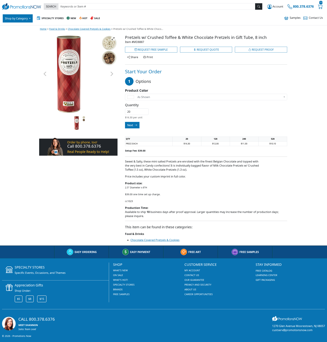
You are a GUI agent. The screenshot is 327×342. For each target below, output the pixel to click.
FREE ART (194, 252)
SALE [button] (97, 18)
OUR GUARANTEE (194, 279)
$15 (42, 299)
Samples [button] (295, 18)
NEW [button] (73, 18)
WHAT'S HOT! (120, 279)
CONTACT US (191, 275)
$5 (18, 299)
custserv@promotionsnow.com (292, 330)
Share (134, 57)
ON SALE (118, 275)
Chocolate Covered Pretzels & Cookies (89, 29)
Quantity (132, 105)
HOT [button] (84, 18)
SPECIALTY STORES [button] (53, 18)
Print (149, 57)
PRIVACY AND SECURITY (197, 284)
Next (130, 125)
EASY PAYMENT (140, 252)
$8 (29, 299)
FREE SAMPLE (152, 49)
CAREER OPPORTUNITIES (198, 294)
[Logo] (21, 6)
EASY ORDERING (86, 252)
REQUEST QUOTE (207, 49)
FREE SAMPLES (249, 252)
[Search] (258, 6)
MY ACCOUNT (192, 270)
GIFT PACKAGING (265, 279)
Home (43, 29)
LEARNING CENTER (266, 275)
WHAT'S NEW (120, 270)
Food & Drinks (57, 29)
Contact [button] (316, 18)
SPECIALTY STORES (124, 284)
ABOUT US (190, 289)
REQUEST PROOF (262, 49)
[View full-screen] (113, 39)
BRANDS (118, 289)
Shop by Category (16, 18)
